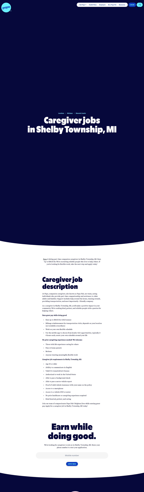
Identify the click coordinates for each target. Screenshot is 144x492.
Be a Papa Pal (112, 5)
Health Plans (92, 5)
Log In (132, 5)
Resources (122, 5)
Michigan (70, 113)
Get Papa (82, 5)
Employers (102, 5)
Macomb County (81, 113)
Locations (61, 113)
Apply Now (72, 464)
